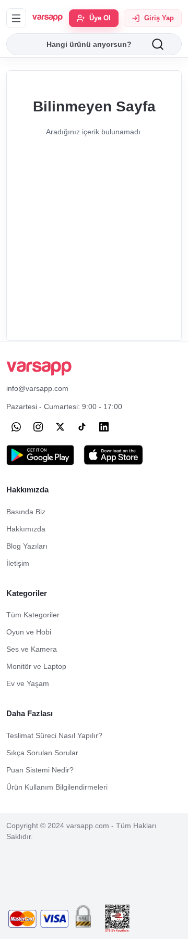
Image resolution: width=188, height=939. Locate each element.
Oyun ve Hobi (28, 632)
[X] (60, 427)
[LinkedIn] (104, 427)
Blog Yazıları (27, 546)
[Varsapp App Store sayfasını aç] (113, 455)
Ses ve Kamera (31, 649)
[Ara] (166, 44)
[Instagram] (38, 427)
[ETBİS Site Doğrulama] (117, 919)
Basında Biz (25, 511)
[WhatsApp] (16, 427)
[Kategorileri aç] (16, 18)
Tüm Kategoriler (33, 615)
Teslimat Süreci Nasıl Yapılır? (54, 735)
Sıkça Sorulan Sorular (42, 752)
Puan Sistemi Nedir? (40, 770)
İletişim (17, 563)
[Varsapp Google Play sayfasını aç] (40, 455)
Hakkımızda (25, 529)
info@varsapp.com (37, 388)
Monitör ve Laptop (36, 666)
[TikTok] (82, 427)
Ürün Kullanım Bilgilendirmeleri (57, 787)
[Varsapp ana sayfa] (47, 18)
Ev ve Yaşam (27, 683)
